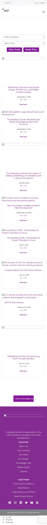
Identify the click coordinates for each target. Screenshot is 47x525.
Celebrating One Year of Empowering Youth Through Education (23, 357)
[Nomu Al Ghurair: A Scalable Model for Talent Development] (23, 199)
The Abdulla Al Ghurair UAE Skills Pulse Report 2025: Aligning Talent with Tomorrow (23, 121)
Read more (23, 104)
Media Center (23, 467)
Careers (23, 471)
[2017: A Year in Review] (23, 296)
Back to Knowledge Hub (24, 399)
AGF (25, 100)
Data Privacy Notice (23, 496)
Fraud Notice (23, 488)
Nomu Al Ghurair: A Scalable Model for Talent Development (23, 206)
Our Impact (23, 459)
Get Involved (23, 450)
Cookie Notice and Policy (23, 492)
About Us (23, 446)
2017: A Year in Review (14, 302)
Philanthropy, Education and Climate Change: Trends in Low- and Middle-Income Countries (23, 89)
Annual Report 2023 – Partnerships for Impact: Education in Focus (23, 239)
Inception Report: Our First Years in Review (23, 270)
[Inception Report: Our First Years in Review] (23, 264)
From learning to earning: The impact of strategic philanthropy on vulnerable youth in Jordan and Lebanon (23, 175)
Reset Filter (31, 49)
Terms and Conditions (23, 484)
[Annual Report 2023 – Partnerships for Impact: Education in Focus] (23, 231)
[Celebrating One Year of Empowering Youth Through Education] (23, 339)
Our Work (23, 455)
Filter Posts (14, 49)
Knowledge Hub (23, 463)
